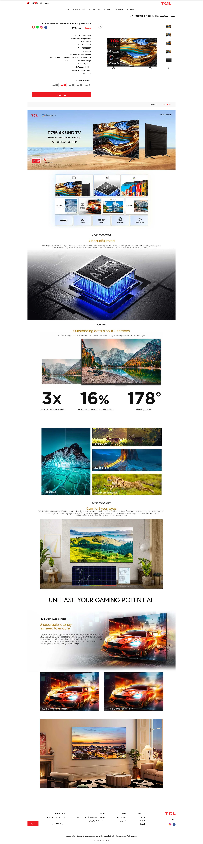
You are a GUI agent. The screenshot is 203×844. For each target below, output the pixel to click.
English (46, 3)
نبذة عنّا (142, 817)
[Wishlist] (37, 3)
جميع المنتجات (164, 16)
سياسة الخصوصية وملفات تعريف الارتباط (90, 817)
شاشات (131, 9)
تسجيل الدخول (121, 817)
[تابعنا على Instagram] (170, 824)
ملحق (67, 9)
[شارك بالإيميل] (33, 27)
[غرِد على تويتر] (37, 27)
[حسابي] (41, 3)
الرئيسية (173, 16)
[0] (29, 3)
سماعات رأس (118, 9)
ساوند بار (107, 9)
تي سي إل (88, 28)
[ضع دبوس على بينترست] (41, 27)
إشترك (33, 823)
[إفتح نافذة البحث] (33, 3)
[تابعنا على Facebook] (174, 824)
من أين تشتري (62, 95)
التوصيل (142, 824)
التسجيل (123, 821)
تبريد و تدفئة (96, 9)
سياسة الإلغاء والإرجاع (97, 821)
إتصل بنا (142, 821)
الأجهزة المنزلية (80, 9)
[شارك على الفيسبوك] (45, 27)
